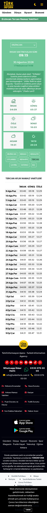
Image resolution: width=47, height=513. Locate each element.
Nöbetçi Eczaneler (13, 386)
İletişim (11, 479)
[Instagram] (16, 362)
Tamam (28, 510)
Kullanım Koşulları (25, 485)
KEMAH (23, 154)
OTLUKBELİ (11, 159)
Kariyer (31, 392)
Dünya (17, 13)
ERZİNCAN (11, 154)
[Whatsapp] (40, 362)
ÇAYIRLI (14, 165)
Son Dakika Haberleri (13, 411)
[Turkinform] (8, 5)
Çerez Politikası (25, 482)
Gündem (6, 13)
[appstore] (23, 423)
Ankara (23, 448)
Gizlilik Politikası (18, 476)
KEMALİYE (34, 154)
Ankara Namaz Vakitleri (10, 394)
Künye (36, 476)
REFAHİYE (24, 159)
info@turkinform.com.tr (17, 375)
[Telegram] (26, 362)
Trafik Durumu (33, 402)
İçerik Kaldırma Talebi (31, 479)
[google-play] (23, 431)
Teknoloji (30, 444)
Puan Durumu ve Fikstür (10, 403)
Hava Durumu (33, 386)
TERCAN (35, 159)
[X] (12, 362)
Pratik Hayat (19, 444)
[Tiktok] (35, 362)
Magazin (7, 444)
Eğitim (40, 444)
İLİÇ (33, 165)
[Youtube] (30, 362)
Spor (41, 441)
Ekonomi (39, 13)
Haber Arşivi (33, 411)
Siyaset (28, 13)
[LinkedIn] (21, 362)
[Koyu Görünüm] (35, 5)
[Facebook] (7, 362)
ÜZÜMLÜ (24, 165)
